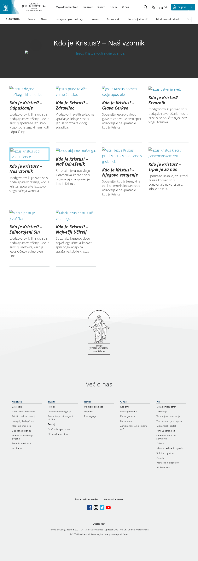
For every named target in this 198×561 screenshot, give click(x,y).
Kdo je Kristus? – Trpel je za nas (164, 166)
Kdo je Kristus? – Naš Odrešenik (72, 161)
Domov (31, 19)
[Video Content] (99, 53)
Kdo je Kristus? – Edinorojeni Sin (25, 229)
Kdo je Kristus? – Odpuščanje (25, 105)
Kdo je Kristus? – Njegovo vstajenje (120, 172)
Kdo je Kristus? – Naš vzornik (25, 168)
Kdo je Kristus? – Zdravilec (72, 105)
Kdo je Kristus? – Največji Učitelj (72, 229)
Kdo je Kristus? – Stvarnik (164, 99)
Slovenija (13, 19)
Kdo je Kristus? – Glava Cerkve (118, 105)
